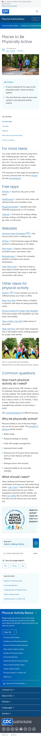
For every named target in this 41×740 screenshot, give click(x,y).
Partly (14, 566)
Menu (34, 19)
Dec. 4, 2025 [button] (10, 51)
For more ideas (7, 122)
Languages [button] (7, 707)
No (23, 566)
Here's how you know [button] (9, 6)
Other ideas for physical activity (12, 135)
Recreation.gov (8, 256)
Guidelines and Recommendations (15, 641)
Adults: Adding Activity (11, 594)
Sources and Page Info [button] (14, 554)
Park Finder (7, 248)
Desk (5, 293)
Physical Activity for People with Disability (20, 311)
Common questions (8, 140)
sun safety (11, 495)
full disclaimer (15, 178)
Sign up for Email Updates (15, 683)
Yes (5, 566)
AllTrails (5, 191)
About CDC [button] (7, 695)
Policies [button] (5, 701)
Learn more (13, 487)
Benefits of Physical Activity (13, 581)
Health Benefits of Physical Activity (15, 590)
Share (35, 554)
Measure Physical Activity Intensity (15, 645)
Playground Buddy (10, 207)
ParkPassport (7, 199)
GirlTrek (5, 241)
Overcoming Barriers (10, 585)
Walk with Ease (8, 329)
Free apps (5, 126)
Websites (5, 131)
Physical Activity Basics (13, 19)
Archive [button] (5, 713)
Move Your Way (8, 300)
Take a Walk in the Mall (12, 321)
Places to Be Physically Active (13, 665)
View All (8, 632)
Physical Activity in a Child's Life (14, 599)
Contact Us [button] (7, 689)
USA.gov (14, 735)
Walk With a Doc (9, 266)
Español (20, 51)
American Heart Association (14, 233)
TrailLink (5, 214)
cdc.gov (34, 175)
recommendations (13, 413)
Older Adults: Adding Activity (13, 649)
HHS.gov (5, 735)
